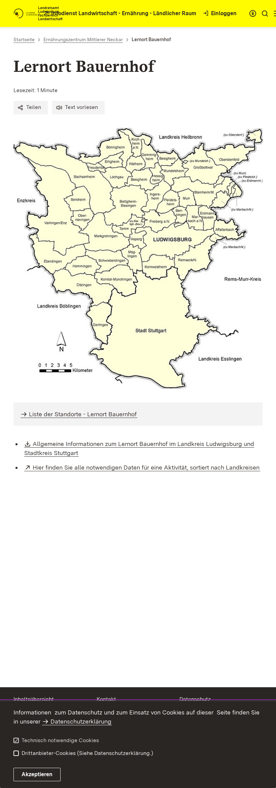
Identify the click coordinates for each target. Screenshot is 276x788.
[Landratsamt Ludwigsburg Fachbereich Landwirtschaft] (25, 13)
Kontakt (106, 699)
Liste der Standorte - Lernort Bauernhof (83, 414)
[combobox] (252, 13)
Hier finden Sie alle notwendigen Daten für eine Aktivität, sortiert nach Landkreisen (146, 467)
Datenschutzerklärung (80, 721)
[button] (30, 107)
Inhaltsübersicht (33, 699)
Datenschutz (195, 699)
